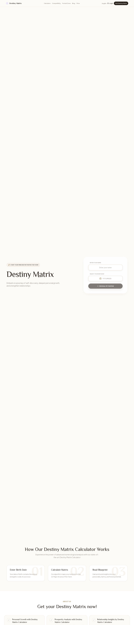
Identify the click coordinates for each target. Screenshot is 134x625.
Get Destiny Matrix (121, 3)
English (104, 3)
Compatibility (56, 3)
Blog (73, 3)
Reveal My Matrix (106, 286)
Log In (111, 3)
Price (78, 3)
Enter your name (95, 262)
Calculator (47, 3)
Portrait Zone (66, 3)
